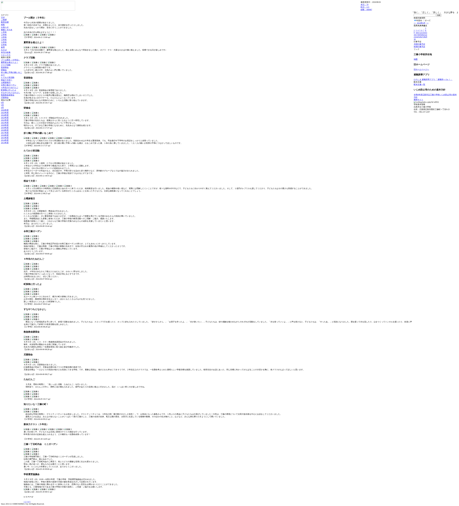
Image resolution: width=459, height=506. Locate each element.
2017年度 (5, 133)
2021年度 (5, 123)
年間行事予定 (419, 47)
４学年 (4, 40)
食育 (3, 47)
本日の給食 (6, 52)
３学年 (4, 37)
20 (422, 35)
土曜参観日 (6, 82)
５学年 (4, 42)
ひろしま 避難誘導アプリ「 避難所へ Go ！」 (433, 79)
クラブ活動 (6, 65)
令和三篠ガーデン (8, 85)
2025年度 (5, 113)
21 (424, 35)
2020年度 (5, 125)
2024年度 (5, 115)
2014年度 (5, 140)
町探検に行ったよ (8, 90)
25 (418, 37)
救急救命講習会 (7, 95)
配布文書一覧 (419, 84)
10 (417, 33)
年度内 (419, 20)
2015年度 (5, 138)
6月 (2, 103)
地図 (416, 59)
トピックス (6, 55)
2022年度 (5, 120)
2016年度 (5, 135)
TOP (3, 17)
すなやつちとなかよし (10, 92)
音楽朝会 (5, 67)
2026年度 (5, 110)
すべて (428, 20)
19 (420, 35)
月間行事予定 (419, 44)
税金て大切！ (6, 80)
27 (422, 37)
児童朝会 (5, 98)
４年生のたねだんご (9, 87)
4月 (2, 108)
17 (417, 35)
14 (424, 33)
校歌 (3, 25)
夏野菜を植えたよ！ (9, 62)
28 (424, 37)
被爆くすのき (6, 30)
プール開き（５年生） (10, 60)
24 (417, 37)
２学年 (4, 35)
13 (422, 33)
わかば (4, 50)
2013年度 (5, 143)
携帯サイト (418, 100)
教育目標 (5, 22)
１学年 (4, 32)
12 (420, 33)
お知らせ (5, 27)
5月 (2, 105)
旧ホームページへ (421, 69)
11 (418, 33)
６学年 (4, 45)
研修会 (4, 70)
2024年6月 (421, 23)
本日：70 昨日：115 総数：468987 (366, 7)
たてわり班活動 (7, 77)
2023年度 (5, 118)
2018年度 (5, 130)
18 (418, 35)
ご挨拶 (4, 20)
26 (420, 37)
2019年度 (5, 128)
